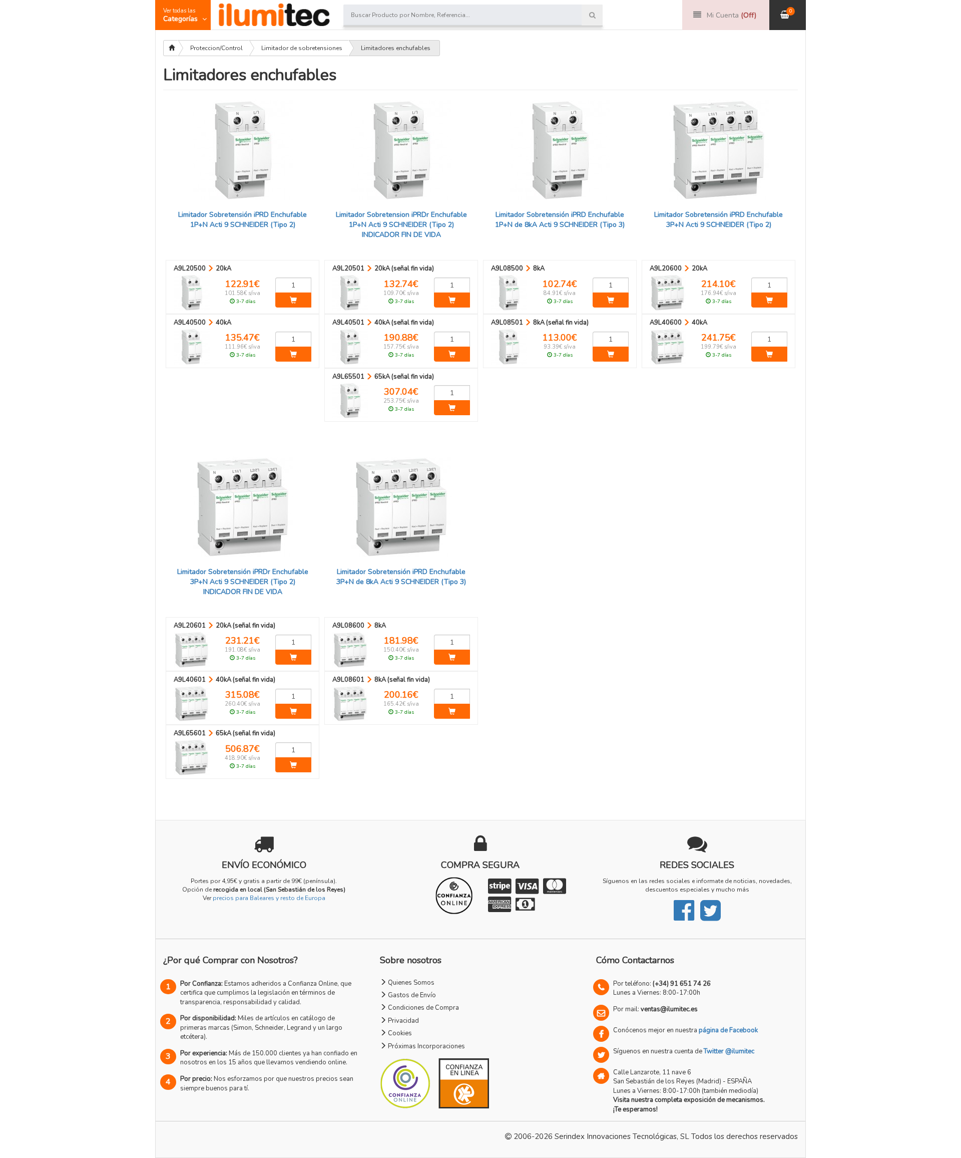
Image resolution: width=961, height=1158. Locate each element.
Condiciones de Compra (422, 1007)
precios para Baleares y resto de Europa (269, 898)
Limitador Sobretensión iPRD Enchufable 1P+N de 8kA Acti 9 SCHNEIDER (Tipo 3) (560, 219)
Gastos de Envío (411, 995)
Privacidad (402, 1020)
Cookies (399, 1033)
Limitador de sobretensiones (301, 48)
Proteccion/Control (216, 48)
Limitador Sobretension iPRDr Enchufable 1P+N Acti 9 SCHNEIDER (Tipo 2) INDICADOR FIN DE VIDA (401, 224)
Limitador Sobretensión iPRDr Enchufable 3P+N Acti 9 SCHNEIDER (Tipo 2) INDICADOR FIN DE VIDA (242, 582)
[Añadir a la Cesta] (293, 300)
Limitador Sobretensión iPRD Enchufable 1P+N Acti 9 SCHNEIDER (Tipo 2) (242, 219)
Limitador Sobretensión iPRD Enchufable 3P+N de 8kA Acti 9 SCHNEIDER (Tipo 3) (401, 577)
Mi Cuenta (731, 15)
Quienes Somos (410, 982)
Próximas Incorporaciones (425, 1046)
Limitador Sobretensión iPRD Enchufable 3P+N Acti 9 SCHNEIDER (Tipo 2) (718, 219)
